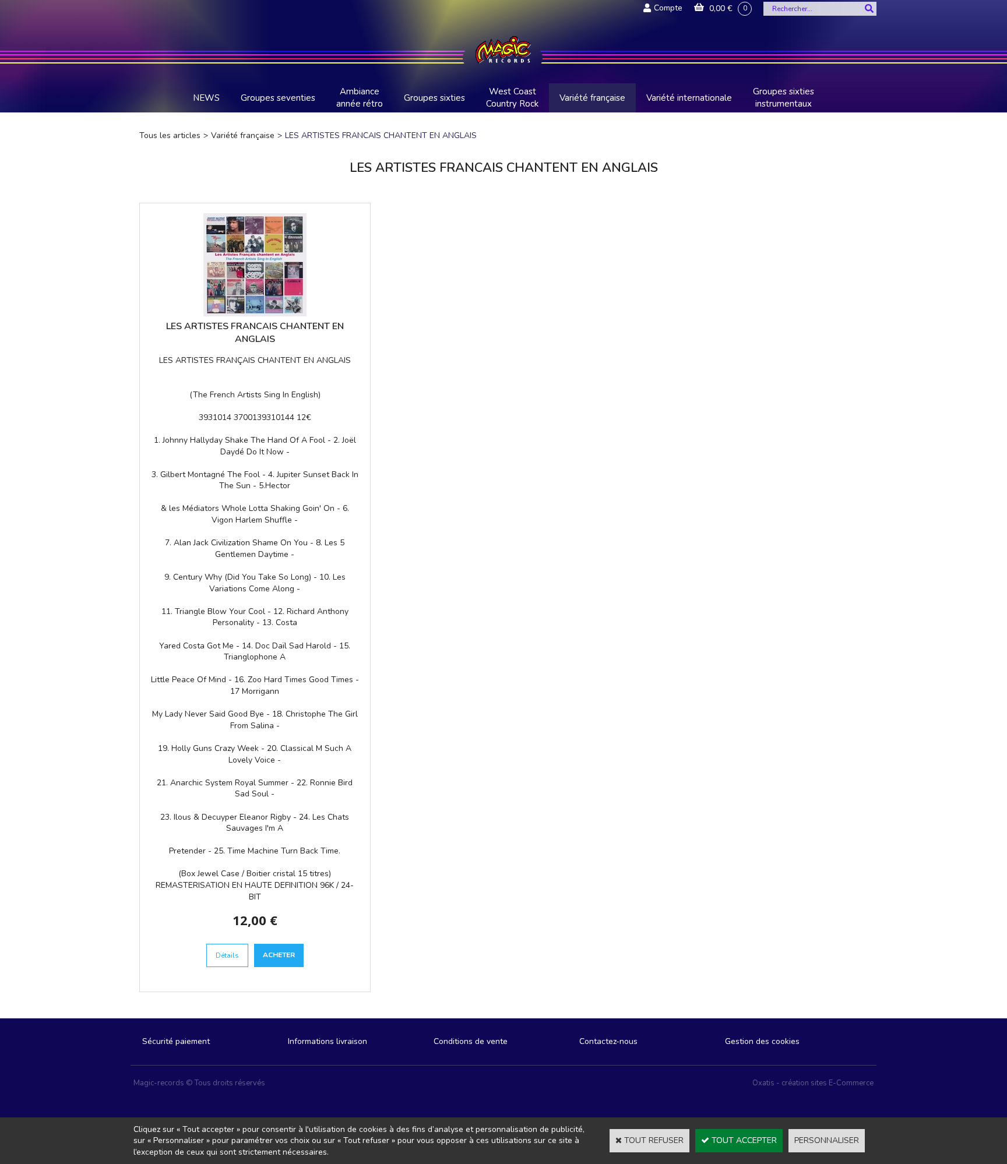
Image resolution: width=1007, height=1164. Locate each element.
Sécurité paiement (176, 1041)
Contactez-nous (608, 1041)
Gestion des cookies (762, 1041)
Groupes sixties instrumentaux (783, 98)
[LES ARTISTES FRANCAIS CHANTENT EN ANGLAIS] (255, 313)
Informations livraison (327, 1041)
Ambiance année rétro (359, 98)
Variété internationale (689, 98)
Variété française (592, 98)
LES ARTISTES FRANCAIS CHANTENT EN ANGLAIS (381, 135)
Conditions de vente (471, 1041)
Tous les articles (169, 135)
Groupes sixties (434, 98)
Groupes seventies (278, 98)
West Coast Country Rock (512, 98)
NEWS (206, 98)
